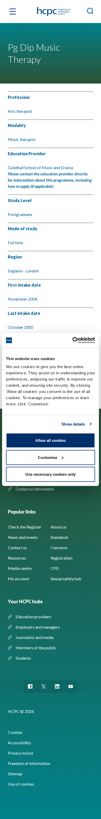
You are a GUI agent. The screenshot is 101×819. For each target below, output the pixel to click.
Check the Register (24, 526)
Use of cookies (21, 783)
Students (23, 658)
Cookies (15, 732)
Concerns (59, 547)
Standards (59, 537)
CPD (55, 568)
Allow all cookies (50, 440)
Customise (47, 457)
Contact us (17, 547)
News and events (23, 537)
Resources (17, 557)
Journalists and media (35, 637)
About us (59, 526)
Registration (62, 557)
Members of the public (36, 647)
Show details (73, 424)
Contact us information (35, 488)
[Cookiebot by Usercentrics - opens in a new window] (72, 340)
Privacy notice (20, 752)
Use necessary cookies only (50, 474)
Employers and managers (38, 626)
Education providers (33, 616)
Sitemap (15, 773)
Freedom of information (29, 763)
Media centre (20, 568)
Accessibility (19, 742)
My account (18, 578)
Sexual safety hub (66, 578)
